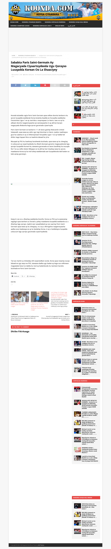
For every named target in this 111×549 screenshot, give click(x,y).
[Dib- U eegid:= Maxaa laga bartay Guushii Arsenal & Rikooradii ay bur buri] (77, 160)
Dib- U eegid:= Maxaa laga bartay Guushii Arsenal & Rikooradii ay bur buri (89, 161)
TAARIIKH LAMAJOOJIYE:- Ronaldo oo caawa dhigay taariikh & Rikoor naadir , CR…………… (90, 414)
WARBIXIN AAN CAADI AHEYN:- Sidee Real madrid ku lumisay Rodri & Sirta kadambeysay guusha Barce (89, 352)
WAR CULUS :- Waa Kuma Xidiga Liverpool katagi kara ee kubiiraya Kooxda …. (90, 234)
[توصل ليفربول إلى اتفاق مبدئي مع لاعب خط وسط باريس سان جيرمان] (77, 108)
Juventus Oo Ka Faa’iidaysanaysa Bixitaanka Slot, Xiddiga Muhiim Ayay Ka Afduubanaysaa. (89, 244)
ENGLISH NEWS (59, 26)
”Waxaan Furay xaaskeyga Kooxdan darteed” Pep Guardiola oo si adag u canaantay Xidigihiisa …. (89, 371)
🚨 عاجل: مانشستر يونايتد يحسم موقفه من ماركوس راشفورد (88, 115)
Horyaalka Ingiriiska (80, 381)
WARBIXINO (76, 132)
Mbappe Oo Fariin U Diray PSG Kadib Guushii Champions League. (19, 304)
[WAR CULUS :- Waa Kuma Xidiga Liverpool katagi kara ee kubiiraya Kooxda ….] (77, 233)
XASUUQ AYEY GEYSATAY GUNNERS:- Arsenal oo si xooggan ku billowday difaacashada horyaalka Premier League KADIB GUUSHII (89, 171)
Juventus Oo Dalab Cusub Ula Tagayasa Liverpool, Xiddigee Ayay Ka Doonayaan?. (90, 269)
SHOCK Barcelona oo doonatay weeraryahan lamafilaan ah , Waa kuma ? (89, 310)
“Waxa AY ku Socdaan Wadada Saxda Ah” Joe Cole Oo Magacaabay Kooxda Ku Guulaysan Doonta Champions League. (39, 306)
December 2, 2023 (17, 74)
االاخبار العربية (71, 26)
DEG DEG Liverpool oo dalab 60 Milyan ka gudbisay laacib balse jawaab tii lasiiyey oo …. (89, 423)
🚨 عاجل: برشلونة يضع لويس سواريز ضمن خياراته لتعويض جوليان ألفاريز (89, 93)
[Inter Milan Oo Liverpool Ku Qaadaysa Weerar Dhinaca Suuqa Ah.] (77, 276)
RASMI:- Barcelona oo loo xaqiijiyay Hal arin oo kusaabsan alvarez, (89, 216)
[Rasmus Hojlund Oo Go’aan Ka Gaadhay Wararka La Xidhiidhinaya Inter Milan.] (77, 284)
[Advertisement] (55, 40)
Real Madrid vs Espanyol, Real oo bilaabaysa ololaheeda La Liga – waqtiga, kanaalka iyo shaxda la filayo (89, 151)
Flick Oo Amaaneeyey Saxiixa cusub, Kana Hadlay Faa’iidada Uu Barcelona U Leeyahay (89, 318)
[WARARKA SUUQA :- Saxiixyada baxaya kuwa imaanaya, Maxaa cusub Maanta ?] (77, 449)
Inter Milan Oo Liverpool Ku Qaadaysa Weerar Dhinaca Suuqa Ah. (89, 276)
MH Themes (41, 545)
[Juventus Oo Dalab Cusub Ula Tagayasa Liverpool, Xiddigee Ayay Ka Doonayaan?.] (77, 268)
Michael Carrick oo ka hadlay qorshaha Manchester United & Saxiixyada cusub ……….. (89, 431)
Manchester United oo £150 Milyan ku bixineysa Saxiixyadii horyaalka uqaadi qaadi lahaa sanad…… (89, 441)
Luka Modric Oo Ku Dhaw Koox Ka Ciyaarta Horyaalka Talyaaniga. (89, 292)
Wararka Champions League (19, 26)
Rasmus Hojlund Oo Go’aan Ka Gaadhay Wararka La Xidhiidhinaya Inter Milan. (90, 285)
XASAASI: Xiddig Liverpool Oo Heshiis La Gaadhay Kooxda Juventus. (90, 252)
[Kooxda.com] (55, 19)
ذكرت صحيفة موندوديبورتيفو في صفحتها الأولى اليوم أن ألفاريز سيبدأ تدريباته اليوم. (89, 101)
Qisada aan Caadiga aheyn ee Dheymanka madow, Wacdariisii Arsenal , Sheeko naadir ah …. (89, 200)
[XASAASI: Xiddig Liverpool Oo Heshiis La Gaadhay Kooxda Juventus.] (77, 252)
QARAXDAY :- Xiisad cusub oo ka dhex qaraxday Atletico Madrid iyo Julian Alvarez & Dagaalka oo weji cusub (90, 141)
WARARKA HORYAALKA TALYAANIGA (84, 225)
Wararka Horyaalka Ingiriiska (55, 22)
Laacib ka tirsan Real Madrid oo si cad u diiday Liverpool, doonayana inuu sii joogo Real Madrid (90, 327)
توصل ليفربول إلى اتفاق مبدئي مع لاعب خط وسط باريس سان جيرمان (90, 108)
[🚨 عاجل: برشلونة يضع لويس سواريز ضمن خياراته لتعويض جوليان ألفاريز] (77, 93)
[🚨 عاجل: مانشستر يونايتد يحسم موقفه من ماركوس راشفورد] (77, 116)
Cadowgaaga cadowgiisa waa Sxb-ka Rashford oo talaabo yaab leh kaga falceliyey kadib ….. (90, 209)
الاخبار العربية (76, 85)
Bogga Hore (14, 22)
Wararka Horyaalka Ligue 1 (42, 26)
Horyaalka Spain (79, 301)
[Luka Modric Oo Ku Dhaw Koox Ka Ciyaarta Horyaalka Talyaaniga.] (77, 292)
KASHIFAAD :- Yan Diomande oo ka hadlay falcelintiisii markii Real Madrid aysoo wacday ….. (89, 335)
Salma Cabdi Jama (29, 74)
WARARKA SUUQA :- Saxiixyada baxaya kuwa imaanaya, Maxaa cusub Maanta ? (89, 450)
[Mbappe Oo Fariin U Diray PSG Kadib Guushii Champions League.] (20, 296)
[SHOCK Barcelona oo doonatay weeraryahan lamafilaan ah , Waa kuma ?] (77, 309)
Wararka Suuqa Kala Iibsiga (78, 22)
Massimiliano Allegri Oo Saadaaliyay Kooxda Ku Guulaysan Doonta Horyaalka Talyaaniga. (89, 260)
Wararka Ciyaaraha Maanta (31, 22)
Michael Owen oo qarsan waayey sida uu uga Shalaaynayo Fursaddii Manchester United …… (89, 361)
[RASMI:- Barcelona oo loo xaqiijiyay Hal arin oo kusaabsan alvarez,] (77, 217)
